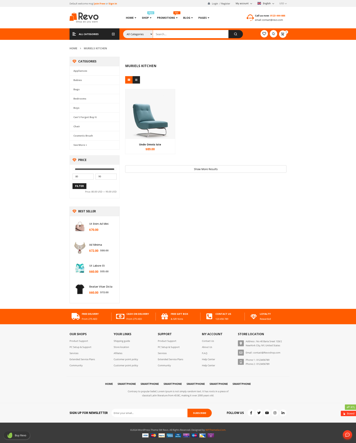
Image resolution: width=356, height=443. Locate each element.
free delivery (90, 314)
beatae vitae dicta (100, 286)
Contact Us (346, 435)
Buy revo (20, 435)
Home (73, 48)
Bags (76, 89)
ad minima (95, 244)
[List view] (136, 80)
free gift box (179, 314)
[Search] (235, 34)
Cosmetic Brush (83, 135)
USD (281, 3)
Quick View (150, 107)
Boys (76, 107)
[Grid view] (129, 80)
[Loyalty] (253, 316)
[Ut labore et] (79, 268)
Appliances (80, 70)
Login (215, 3)
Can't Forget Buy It (85, 117)
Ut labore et (97, 265)
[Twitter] (259, 412)
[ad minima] (79, 247)
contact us (223, 314)
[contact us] (209, 316)
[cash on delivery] (120, 316)
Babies (77, 80)
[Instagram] (274, 412)
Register (225, 3)
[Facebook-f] (251, 412)
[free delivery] (75, 316)
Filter (79, 186)
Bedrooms (79, 98)
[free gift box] (164, 316)
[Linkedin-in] (282, 412)
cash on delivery (137, 314)
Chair (76, 126)
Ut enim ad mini (98, 223)
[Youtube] (267, 412)
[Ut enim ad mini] (79, 226)
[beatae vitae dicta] (79, 289)
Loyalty (265, 314)
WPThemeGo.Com (215, 430)
